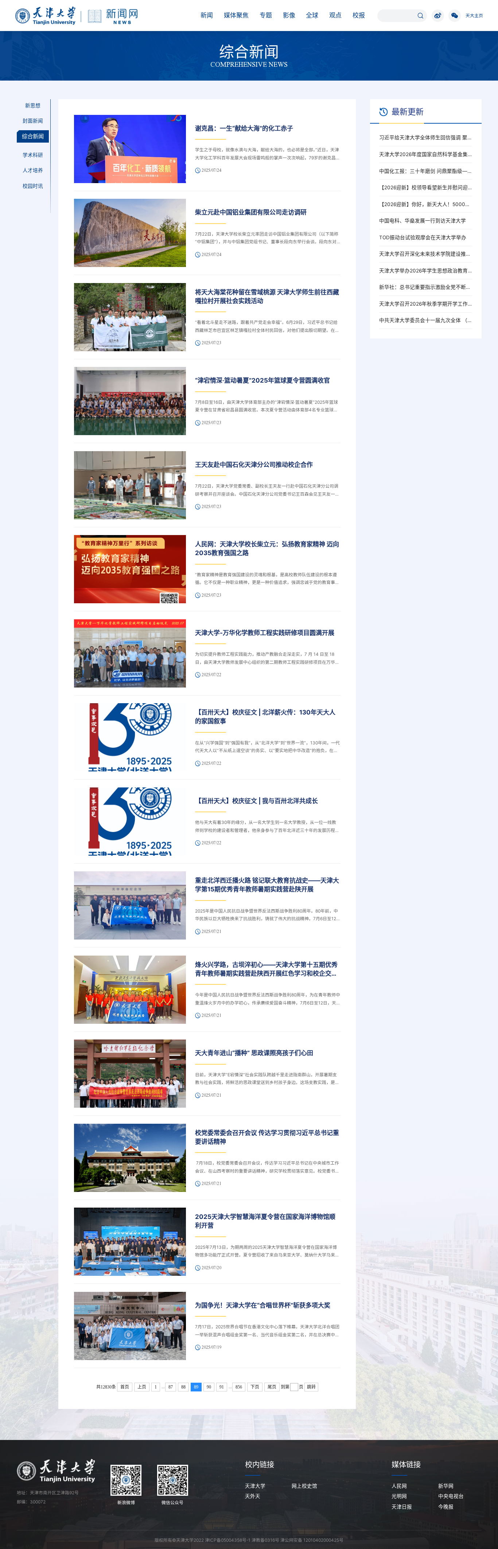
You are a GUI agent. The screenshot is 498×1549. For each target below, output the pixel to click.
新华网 (446, 1486)
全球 (312, 15)
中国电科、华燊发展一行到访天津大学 (422, 221)
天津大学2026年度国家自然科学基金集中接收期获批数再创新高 (425, 154)
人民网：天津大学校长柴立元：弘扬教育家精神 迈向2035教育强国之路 (267, 549)
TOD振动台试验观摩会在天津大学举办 (422, 237)
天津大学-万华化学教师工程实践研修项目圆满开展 (264, 632)
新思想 (32, 105)
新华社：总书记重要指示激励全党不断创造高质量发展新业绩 (425, 287)
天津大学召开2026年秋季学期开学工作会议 (425, 304)
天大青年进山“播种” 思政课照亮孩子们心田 (254, 1053)
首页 (124, 1387)
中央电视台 (451, 1496)
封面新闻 (33, 121)
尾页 (272, 1387)
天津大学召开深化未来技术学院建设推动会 (425, 254)
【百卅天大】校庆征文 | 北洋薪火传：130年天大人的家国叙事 (265, 717)
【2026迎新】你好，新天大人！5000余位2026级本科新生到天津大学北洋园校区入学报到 (425, 204)
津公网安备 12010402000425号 (311, 1540)
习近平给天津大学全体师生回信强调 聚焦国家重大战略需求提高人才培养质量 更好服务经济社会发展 (425, 138)
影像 (289, 15)
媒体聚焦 (236, 15)
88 (183, 1387)
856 (239, 1387)
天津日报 (402, 1507)
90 (209, 1387)
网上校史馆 (304, 1486)
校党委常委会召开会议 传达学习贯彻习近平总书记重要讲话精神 (267, 1137)
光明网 (399, 1496)
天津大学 (255, 1486)
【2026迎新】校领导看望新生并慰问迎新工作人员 (425, 187)
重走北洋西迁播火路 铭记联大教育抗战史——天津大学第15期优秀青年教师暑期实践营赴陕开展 (267, 885)
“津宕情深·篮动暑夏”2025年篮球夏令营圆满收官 (262, 380)
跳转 (311, 1387)
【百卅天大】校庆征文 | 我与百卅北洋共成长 (256, 801)
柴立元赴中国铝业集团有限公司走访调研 (251, 212)
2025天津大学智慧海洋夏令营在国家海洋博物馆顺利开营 (265, 1221)
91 (221, 1387)
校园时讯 (33, 186)
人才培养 (33, 171)
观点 (335, 15)
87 (170, 1387)
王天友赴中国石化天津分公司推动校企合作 (254, 464)
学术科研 (33, 155)
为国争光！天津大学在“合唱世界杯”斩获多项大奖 (262, 1305)
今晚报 (446, 1507)
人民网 (399, 1486)
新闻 (207, 15)
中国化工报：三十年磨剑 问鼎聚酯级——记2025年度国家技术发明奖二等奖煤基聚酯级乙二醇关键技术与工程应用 (425, 171)
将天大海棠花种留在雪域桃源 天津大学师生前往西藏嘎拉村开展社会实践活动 (267, 296)
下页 (254, 1387)
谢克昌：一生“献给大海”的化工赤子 (244, 128)
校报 (359, 15)
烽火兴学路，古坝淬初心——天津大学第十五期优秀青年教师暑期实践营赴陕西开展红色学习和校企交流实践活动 (266, 969)
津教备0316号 (265, 1540)
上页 (141, 1387)
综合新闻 (33, 136)
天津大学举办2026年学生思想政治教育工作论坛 (425, 271)
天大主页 (474, 15)
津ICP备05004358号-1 (227, 1540)
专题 (266, 15)
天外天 (252, 1496)
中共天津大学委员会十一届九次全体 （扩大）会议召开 (425, 321)
